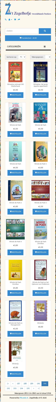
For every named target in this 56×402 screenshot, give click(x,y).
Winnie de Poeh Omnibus (40, 242)
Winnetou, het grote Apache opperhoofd (40, 85)
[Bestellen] (19, 19)
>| (39, 388)
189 (31, 384)
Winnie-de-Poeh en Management (15, 324)
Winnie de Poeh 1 (40, 164)
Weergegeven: (38, 57)
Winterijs (40, 323)
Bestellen (16, 95)
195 (28, 388)
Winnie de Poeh (15, 125)
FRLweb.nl (24, 398)
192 (8, 388)
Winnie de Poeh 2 (15, 203)
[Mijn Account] (10, 19)
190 (38, 384)
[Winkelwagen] (15, 19)
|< (8, 384)
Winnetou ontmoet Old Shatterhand (15, 85)
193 (14, 388)
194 (21, 388)
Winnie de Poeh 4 (15, 242)
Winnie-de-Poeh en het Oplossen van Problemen (40, 283)
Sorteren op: (12, 57)
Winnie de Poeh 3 (40, 203)
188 (25, 384)
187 (18, 384)
